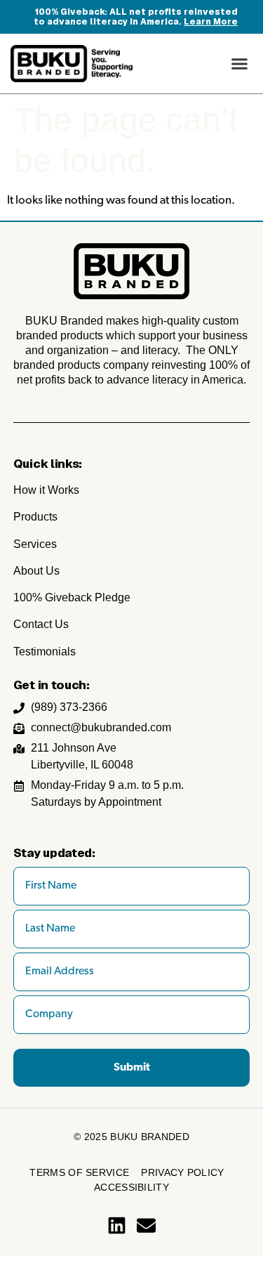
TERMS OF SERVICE (79, 1172)
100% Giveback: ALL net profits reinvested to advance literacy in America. (136, 16)
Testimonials (44, 652)
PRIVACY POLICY (182, 1172)
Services (35, 544)
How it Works (46, 490)
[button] (240, 64)
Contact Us (41, 624)
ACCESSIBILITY (131, 1187)
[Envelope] (146, 1225)
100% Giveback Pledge (71, 597)
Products (35, 517)
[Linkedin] (116, 1225)
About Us (36, 571)
